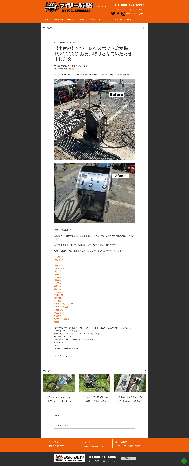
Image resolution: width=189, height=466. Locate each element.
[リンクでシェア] (71, 356)
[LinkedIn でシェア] (66, 356)
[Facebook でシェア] (55, 356)
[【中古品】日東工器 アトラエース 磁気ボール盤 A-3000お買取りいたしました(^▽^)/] (94, 383)
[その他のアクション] (133, 42)
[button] (143, 28)
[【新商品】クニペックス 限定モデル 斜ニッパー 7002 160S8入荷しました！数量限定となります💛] (130, 383)
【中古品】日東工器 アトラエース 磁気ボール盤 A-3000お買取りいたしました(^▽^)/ (94, 399)
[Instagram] (123, 14)
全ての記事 (47, 28)
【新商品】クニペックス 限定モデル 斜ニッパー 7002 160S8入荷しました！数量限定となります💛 (130, 399)
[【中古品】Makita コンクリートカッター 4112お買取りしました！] (59, 383)
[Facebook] (118, 13)
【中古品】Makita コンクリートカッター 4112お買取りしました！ (58, 399)
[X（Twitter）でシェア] (60, 356)
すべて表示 (142, 370)
